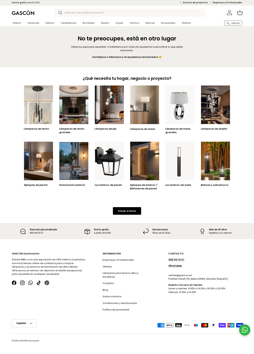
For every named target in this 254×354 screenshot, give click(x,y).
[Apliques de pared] (38, 161)
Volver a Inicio (127, 211)
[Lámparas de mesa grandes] (179, 104)
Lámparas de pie (105, 129)
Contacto (108, 283)
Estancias (33, 23)
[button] (240, 13)
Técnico (134, 23)
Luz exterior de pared (108, 185)
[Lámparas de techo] (38, 104)
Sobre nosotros (112, 296)
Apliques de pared (35, 185)
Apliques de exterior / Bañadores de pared (143, 186)
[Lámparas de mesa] (144, 104)
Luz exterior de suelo (178, 185)
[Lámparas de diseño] (215, 104)
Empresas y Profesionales (227, 2)
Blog (105, 290)
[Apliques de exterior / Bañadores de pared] (144, 161)
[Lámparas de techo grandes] (73, 104)
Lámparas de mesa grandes (177, 130)
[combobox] (130, 13)
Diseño (105, 23)
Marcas (150, 23)
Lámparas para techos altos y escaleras (121, 275)
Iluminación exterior (72, 185)
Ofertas (186, 23)
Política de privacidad (116, 309)
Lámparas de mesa (142, 129)
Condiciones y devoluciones (120, 303)
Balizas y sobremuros (214, 185)
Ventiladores (68, 23)
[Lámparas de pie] (109, 104)
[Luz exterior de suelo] (179, 161)
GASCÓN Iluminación (29, 340)
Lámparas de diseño (214, 129)
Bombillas (89, 23)
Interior (17, 23)
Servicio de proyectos (195, 2)
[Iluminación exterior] (73, 161)
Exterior (50, 23)
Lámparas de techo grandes (71, 130)
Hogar (119, 23)
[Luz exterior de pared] (109, 161)
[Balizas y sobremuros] (215, 161)
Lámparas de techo (36, 129)
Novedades (168, 23)
